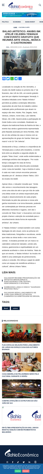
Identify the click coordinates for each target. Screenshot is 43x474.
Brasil (6, 308)
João (7, 47)
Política (5, 22)
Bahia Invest (30, 22)
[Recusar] (41, 469)
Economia (17, 22)
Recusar (25, 471)
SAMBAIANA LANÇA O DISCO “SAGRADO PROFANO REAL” (22, 288)
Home (15, 27)
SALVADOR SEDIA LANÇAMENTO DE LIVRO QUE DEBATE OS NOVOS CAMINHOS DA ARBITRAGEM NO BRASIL (22, 294)
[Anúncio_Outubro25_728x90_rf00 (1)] (21, 14)
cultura (15, 308)
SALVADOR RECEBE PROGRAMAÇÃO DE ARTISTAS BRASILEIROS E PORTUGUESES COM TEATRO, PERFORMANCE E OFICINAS (22, 280)
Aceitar (18, 471)
